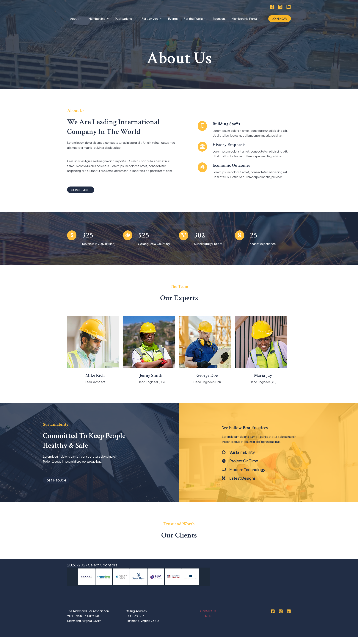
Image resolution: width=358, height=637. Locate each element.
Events (173, 19)
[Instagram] (280, 6)
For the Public (193, 19)
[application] (80, 18)
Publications (123, 19)
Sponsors (219, 19)
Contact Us (208, 611)
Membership (96, 19)
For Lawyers (150, 19)
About (74, 19)
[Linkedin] (288, 6)
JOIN (208, 616)
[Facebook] (272, 6)
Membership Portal (244, 19)
